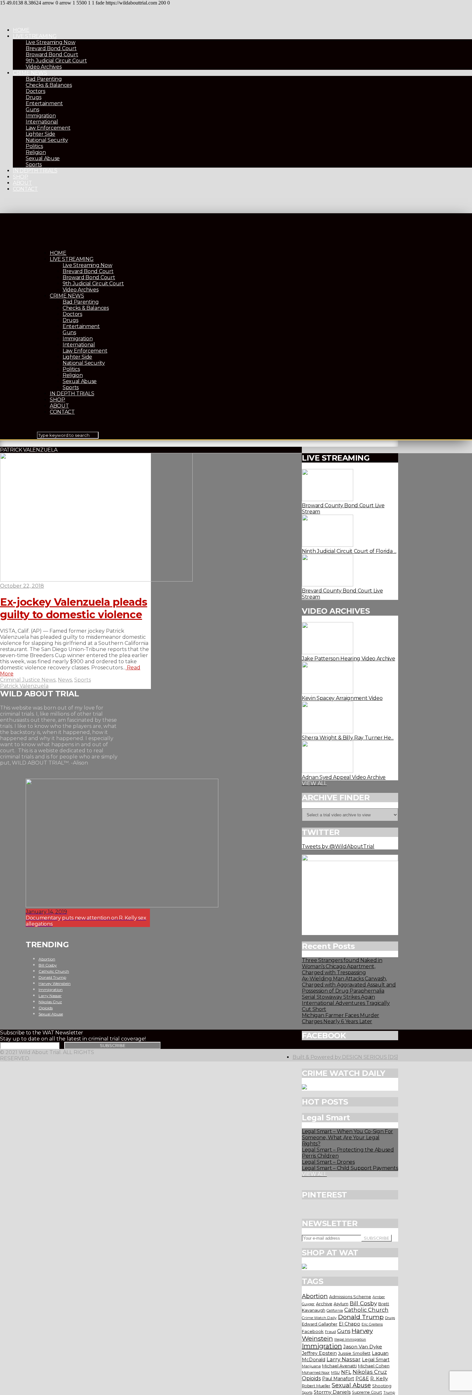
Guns (32, 109)
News (65, 680)
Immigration (41, 116)
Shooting (381, 1385)
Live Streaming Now (50, 42)
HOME (21, 30)
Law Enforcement (48, 128)
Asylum (341, 1303)
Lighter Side (40, 134)
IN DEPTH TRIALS (35, 171)
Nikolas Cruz (370, 1372)
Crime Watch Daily (319, 1318)
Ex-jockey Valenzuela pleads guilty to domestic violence (73, 608)
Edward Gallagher (319, 1324)
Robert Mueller (316, 1385)
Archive (324, 1303)
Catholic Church (366, 1310)
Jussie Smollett (354, 1353)
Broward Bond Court (52, 54)
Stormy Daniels (332, 1392)
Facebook (313, 1331)
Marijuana (311, 1366)
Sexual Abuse (43, 158)
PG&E (362, 1378)
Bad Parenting (44, 79)
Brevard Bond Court (51, 48)
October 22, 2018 (22, 586)
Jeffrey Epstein (319, 1353)
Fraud (330, 1331)
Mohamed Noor (316, 1372)
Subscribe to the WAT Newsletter (41, 1033)
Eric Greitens (372, 1324)
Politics (34, 146)
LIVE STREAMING (35, 36)
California (335, 1310)
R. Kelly (379, 1378)
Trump (389, 1392)
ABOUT (22, 183)
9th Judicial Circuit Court (56, 61)
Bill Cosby (363, 1303)
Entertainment (44, 103)
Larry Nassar (344, 1359)
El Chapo (349, 1324)
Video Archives (44, 67)
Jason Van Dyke (362, 1347)
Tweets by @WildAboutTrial (338, 846)
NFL (346, 1372)
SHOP (20, 177)
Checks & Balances (49, 85)
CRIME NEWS (30, 73)
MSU (335, 1372)
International (42, 122)
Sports (34, 164)
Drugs (33, 97)
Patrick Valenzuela (24, 686)
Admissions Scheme (350, 1296)
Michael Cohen (373, 1365)
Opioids (311, 1378)
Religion (36, 152)
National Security (47, 140)
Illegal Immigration (350, 1339)
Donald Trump (361, 1317)
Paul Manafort (338, 1378)
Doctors (35, 91)
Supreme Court (367, 1392)
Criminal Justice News (28, 680)
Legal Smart (375, 1360)
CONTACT (25, 189)
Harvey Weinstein (55, 983)
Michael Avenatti (339, 1365)
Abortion (315, 1296)
